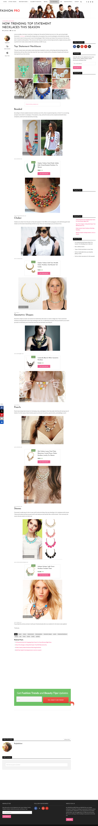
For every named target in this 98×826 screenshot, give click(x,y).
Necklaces (11, 21)
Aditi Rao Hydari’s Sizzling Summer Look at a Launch (28, 650)
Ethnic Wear (12, 1)
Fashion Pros (68, 1)
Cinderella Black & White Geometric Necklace (48, 359)
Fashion (10, 10)
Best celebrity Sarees (79, 246)
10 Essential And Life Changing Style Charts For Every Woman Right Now (33, 642)
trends (28, 636)
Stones (16, 636)
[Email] (2, 418)
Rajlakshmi (7, 42)
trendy (32, 636)
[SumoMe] (2, 422)
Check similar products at (32, 104)
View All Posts (67, 739)
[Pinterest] (85, 46)
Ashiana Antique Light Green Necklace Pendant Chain (46, 567)
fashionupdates (38, 634)
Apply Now (69, 819)
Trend (24, 636)
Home (5, 1)
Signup (77, 1)
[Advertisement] (42, 670)
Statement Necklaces (62, 634)
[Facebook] (74, 46)
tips (20, 636)
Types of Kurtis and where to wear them (84, 249)
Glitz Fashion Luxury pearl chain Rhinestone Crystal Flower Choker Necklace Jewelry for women (47, 453)
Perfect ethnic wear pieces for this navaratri (85, 256)
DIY (61, 1)
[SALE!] (30, 168)
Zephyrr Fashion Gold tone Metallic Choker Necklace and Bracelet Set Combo (48, 265)
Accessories (53, 1)
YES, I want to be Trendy (56, 700)
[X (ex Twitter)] (78, 46)
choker (24, 634)
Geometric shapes (48, 634)
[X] (2, 411)
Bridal (46, 1)
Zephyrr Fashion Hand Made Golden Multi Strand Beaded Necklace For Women (48, 165)
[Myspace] (89, 46)
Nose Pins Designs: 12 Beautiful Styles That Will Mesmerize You (31, 645)
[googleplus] (82, 46)
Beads (20, 634)
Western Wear (23, 1)
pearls (54, 634)
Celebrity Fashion (35, 1)
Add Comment (7, 48)
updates (38, 636)
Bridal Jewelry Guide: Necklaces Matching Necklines (28, 647)
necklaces (22, 36)
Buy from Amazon (44, 173)
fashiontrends (31, 634)
